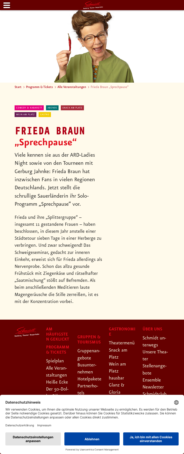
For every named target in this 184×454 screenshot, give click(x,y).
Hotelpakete (89, 379)
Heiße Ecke (57, 382)
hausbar (116, 378)
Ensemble (151, 380)
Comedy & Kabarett (29, 107)
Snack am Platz (72, 107)
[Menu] (6, 5)
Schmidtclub (154, 394)
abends (52, 107)
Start (18, 87)
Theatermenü (122, 343)
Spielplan (55, 361)
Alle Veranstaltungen (71, 87)
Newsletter (153, 387)
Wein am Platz (25, 114)
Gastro (44, 114)
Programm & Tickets (39, 87)
